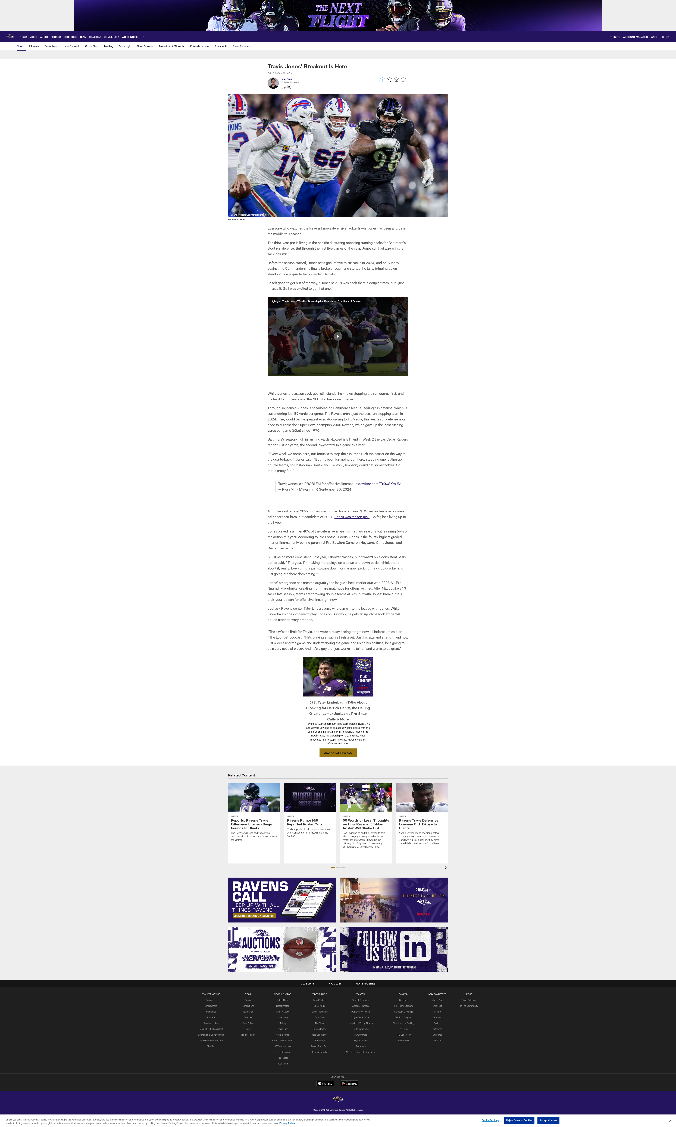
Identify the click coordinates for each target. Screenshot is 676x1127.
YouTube (437, 1040)
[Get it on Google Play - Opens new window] (349, 1085)
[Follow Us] (394, 949)
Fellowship (211, 1017)
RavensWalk (403, 1040)
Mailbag (282, 1023)
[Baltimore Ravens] (338, 1100)
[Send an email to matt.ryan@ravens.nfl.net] (289, 87)
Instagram (437, 1029)
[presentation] (446, 868)
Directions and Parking (403, 1023)
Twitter (437, 1023)
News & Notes (282, 1034)
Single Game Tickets (360, 1017)
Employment (211, 1006)
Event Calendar (469, 1000)
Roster (248, 1000)
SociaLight (283, 1029)
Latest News (282, 1000)
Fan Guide (403, 1029)
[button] (338, 336)
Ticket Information (360, 1000)
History (248, 1029)
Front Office (248, 1023)
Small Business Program (211, 1040)
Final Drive (319, 1017)
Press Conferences (319, 1034)
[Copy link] (403, 80)
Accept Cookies (548, 1120)
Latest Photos (282, 1006)
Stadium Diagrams (403, 1017)
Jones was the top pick (352, 517)
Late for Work (282, 1011)
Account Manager (360, 1006)
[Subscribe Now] (282, 900)
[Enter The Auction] (282, 949)
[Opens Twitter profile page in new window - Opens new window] (284, 87)
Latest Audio (320, 1006)
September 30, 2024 (335, 489)
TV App (437, 1011)
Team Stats (248, 1011)
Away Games (361, 1034)
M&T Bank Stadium (403, 1006)
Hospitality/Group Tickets (361, 1023)
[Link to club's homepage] (10, 36)
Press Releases (283, 1052)
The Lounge (319, 1040)
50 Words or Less (282, 1046)
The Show (319, 1023)
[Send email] (396, 82)
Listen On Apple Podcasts (338, 752)
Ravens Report (320, 1029)
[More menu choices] (142, 36)
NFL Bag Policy (404, 1034)
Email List (437, 1006)
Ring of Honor (248, 1034)
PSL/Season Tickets (360, 1011)
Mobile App (437, 1000)
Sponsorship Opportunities (211, 1034)
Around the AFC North (282, 1040)
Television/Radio (319, 1052)
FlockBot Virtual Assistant (211, 1029)
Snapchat (437, 1034)
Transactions (248, 1006)
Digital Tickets (360, 1040)
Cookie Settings (490, 1120)
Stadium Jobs (211, 1023)
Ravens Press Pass (319, 1046)
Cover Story (282, 1017)
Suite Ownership (361, 1029)
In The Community (469, 1006)
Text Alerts (361, 1046)
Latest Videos (319, 1000)
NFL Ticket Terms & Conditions (360, 1052)
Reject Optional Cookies (519, 1120)
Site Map (211, 1046)
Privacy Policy (287, 1123)
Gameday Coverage (403, 1011)
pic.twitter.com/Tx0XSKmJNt (378, 483)
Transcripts (282, 1058)
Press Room (283, 1063)
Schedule (403, 1000)
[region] (338, 1120)
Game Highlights (320, 1011)
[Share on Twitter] (389, 82)
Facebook (437, 1017)
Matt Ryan (287, 79)
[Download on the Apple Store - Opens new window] (325, 1084)
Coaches (248, 1017)
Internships (211, 1011)
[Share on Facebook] (382, 82)
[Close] (670, 1120)
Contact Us (211, 1000)
